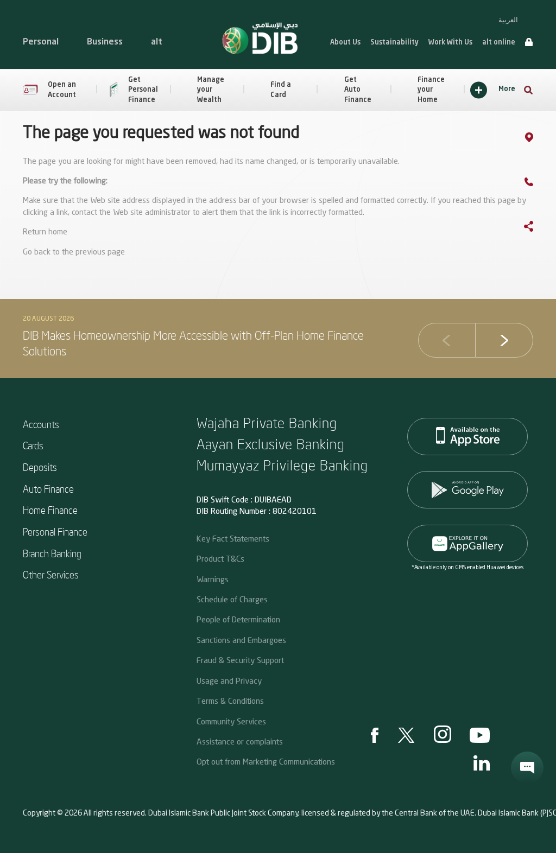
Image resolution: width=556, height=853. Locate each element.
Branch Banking (52, 553)
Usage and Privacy (229, 680)
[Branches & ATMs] (540, 139)
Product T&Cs (220, 558)
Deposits (40, 467)
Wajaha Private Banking (267, 422)
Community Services (231, 721)
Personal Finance (55, 531)
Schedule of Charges (232, 599)
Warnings (213, 579)
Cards (33, 445)
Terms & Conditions (230, 700)
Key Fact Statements (233, 538)
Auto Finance (48, 488)
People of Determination (238, 619)
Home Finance (50, 510)
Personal (41, 42)
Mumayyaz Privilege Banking (282, 465)
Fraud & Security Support (240, 660)
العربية (508, 20)
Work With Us (450, 42)
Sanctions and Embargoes (241, 640)
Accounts (41, 424)
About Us (345, 42)
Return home (45, 232)
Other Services (51, 574)
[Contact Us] (540, 183)
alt (156, 42)
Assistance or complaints (240, 741)
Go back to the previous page (74, 253)
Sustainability (394, 42)
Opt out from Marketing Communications (266, 761)
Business (105, 42)
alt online (498, 42)
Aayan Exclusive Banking (271, 444)
